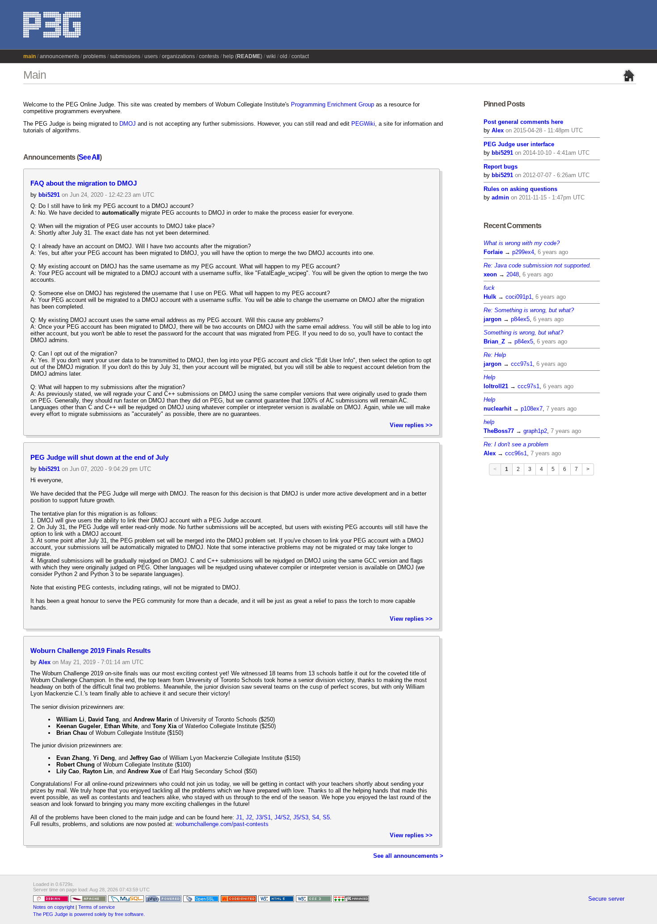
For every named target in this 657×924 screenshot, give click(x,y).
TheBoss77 (499, 431)
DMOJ (127, 123)
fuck (489, 287)
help (489, 422)
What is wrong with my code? (522, 243)
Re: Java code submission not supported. (537, 265)
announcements (59, 56)
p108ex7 (532, 408)
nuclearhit (497, 408)
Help (489, 377)
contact (300, 56)
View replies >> (411, 425)
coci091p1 (518, 296)
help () (242, 56)
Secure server (606, 898)
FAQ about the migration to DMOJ (83, 183)
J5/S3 (300, 817)
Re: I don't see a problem (516, 444)
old (283, 56)
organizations (178, 56)
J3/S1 (263, 817)
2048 (512, 274)
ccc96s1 (516, 453)
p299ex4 (523, 252)
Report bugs (501, 166)
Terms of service (96, 907)
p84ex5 (520, 319)
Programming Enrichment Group (332, 104)
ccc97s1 (522, 363)
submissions (125, 56)
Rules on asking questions (520, 189)
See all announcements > (408, 855)
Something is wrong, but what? (523, 332)
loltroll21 (496, 386)
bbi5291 (49, 194)
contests (209, 56)
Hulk (490, 296)
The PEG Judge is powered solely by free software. (89, 914)
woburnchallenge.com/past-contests (222, 824)
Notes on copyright (53, 907)
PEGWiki (363, 123)
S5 (326, 817)
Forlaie (493, 252)
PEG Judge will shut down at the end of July (99, 457)
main (29, 56)
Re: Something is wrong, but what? (529, 310)
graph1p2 (535, 431)
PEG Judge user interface (519, 144)
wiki (271, 56)
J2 (249, 817)
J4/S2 (282, 817)
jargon (492, 319)
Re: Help (495, 355)
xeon (490, 274)
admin (500, 197)
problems (94, 56)
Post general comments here (523, 122)
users (151, 56)
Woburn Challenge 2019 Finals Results (90, 650)
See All (89, 157)
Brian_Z (494, 341)
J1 (239, 817)
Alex (44, 662)
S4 (315, 817)
